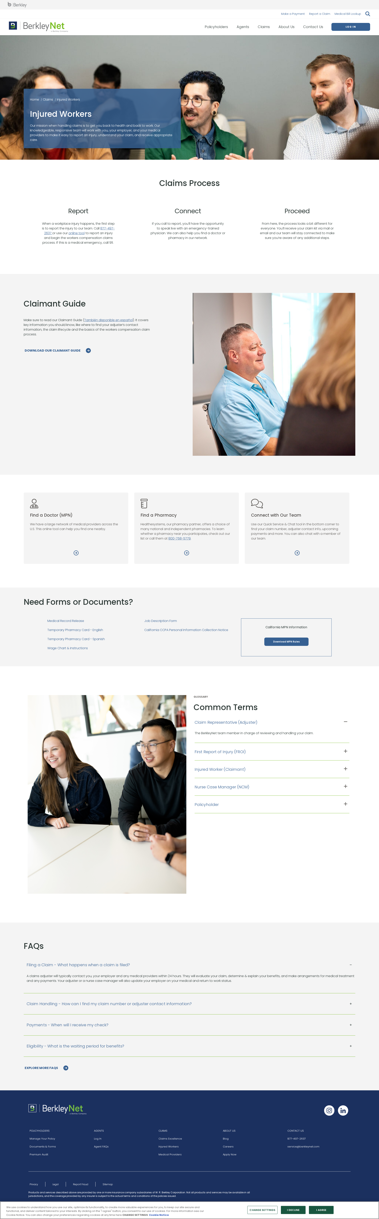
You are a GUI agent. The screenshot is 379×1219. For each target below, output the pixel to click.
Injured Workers (169, 1146)
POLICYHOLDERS (40, 1131)
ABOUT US (229, 1131)
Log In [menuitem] (351, 26)
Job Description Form (160, 621)
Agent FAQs (101, 1146)
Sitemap (108, 1184)
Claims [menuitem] (264, 26)
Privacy (34, 1184)
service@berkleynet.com (303, 1146)
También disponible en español (108, 320)
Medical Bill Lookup (348, 14)
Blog (226, 1139)
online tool (76, 233)
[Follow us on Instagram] (329, 1110)
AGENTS (99, 1131)
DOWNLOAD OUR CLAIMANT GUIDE (53, 350)
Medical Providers (170, 1154)
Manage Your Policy (42, 1139)
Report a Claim (319, 14)
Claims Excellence (170, 1139)
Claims (48, 99)
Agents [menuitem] (243, 26)
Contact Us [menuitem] (313, 26)
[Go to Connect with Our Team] (297, 553)
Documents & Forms (43, 1146)
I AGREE (321, 1210)
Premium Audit (39, 1154)
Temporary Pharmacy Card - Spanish (76, 639)
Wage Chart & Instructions (67, 648)
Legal (56, 1184)
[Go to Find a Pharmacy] (186, 553)
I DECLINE (293, 1210)
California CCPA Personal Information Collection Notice (186, 630)
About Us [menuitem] (287, 26)
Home (34, 99)
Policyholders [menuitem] (216, 26)
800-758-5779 (179, 538)
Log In (97, 1139)
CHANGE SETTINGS (262, 1210)
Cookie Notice (159, 1215)
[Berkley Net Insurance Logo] (38, 27)
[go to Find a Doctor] (76, 553)
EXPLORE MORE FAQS (42, 1068)
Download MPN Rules (286, 641)
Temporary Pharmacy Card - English (75, 630)
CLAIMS (163, 1131)
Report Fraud (80, 1184)
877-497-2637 (296, 1139)
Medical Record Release (65, 621)
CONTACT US (295, 1131)
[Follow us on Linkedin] (343, 1110)
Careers (228, 1146)
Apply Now (229, 1154)
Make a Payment (293, 14)
